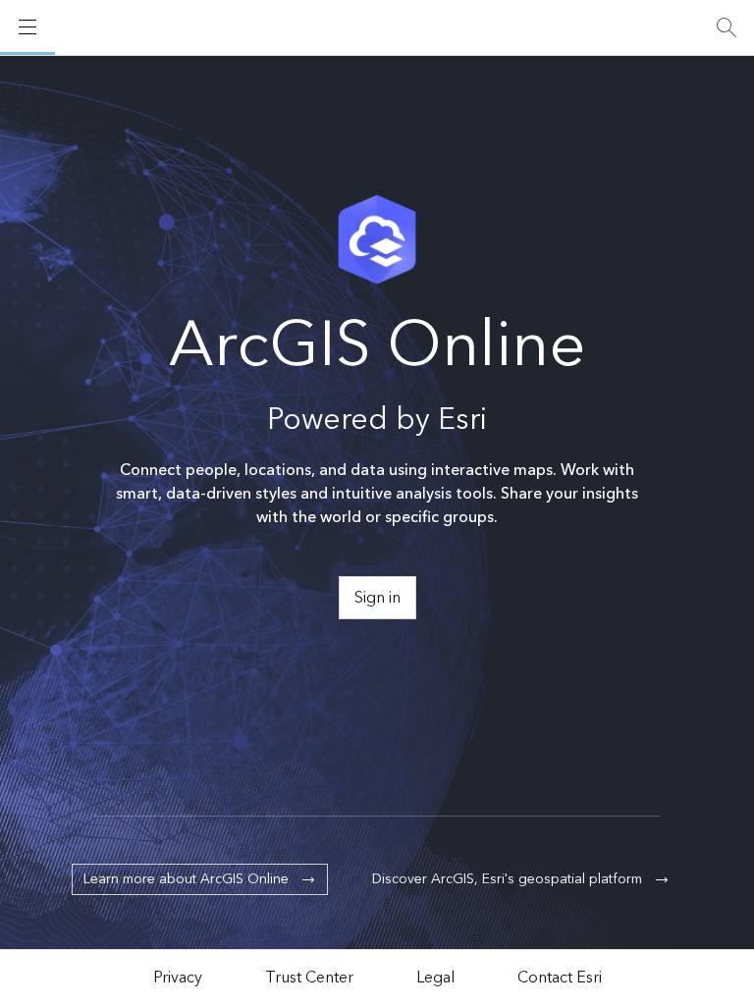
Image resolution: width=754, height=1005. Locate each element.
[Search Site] (726, 27)
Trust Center (309, 977)
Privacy (177, 977)
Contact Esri (559, 977)
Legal (435, 977)
